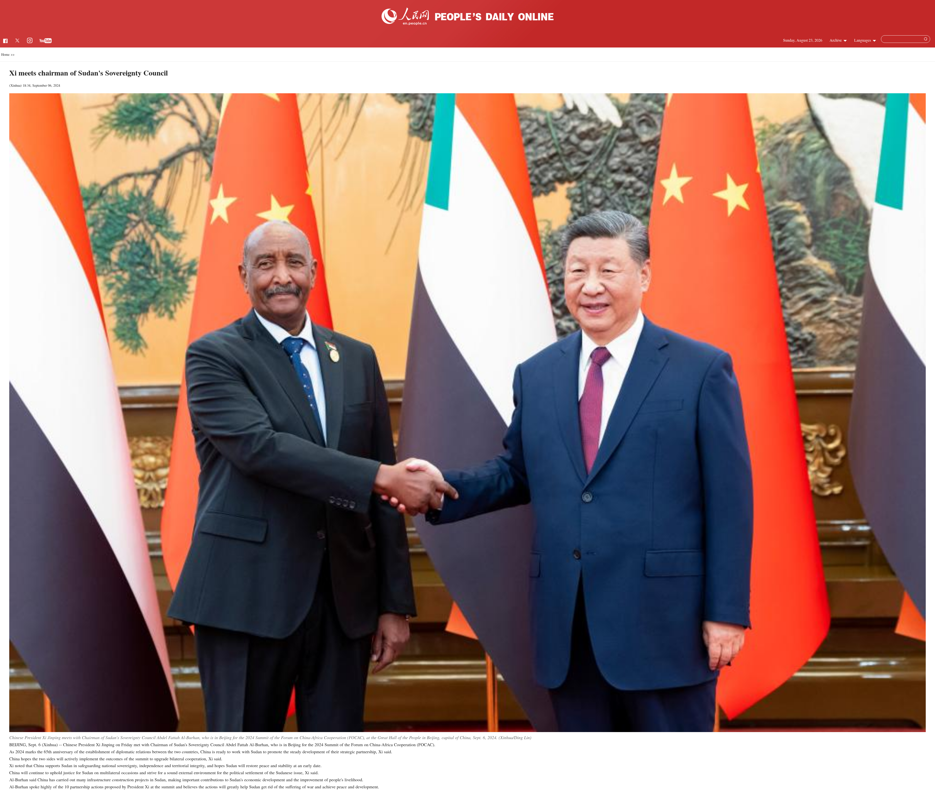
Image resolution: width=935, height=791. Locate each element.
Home (5, 54)
